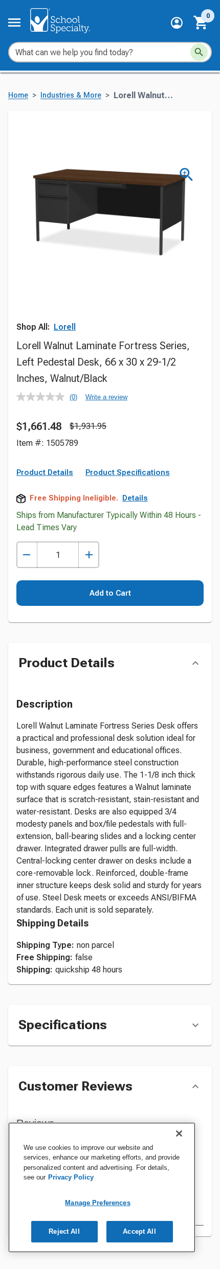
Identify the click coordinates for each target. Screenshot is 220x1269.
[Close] (179, 1133)
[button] (177, 23)
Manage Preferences (97, 1203)
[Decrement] (26, 555)
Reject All (64, 1231)
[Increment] (88, 555)
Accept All (139, 1231)
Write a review (106, 397)
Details (135, 498)
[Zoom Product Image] (186, 175)
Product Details (44, 472)
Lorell (65, 327)
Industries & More (70, 95)
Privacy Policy (71, 1177)
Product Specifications (127, 472)
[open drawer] (14, 22)
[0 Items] (201, 22)
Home (18, 95)
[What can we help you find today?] (199, 52)
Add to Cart (110, 593)
